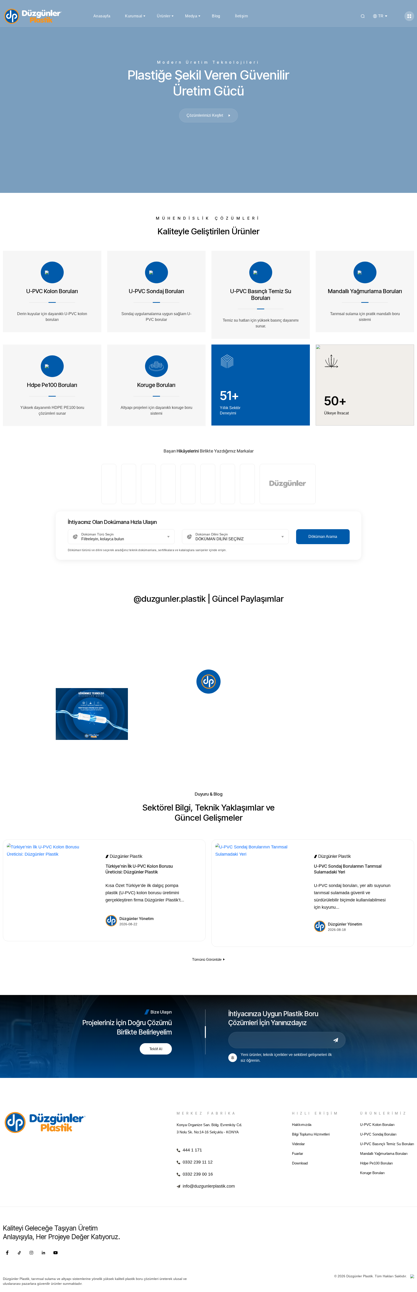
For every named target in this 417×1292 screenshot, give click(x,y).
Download (300, 1163)
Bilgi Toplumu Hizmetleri (311, 1134)
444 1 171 (192, 1150)
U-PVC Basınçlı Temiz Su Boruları (387, 1144)
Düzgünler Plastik (126, 856)
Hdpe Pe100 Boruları (376, 1163)
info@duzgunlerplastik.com (209, 1186)
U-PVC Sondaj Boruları (378, 1134)
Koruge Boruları (372, 1173)
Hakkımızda (301, 1125)
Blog (216, 16)
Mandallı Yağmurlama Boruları (384, 1153)
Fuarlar (297, 1153)
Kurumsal (133, 16)
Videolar (298, 1144)
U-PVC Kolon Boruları (377, 1125)
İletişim (241, 16)
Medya (191, 16)
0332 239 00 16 (198, 1174)
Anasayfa (101, 16)
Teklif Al (155, 1049)
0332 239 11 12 (198, 1162)
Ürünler (163, 16)
